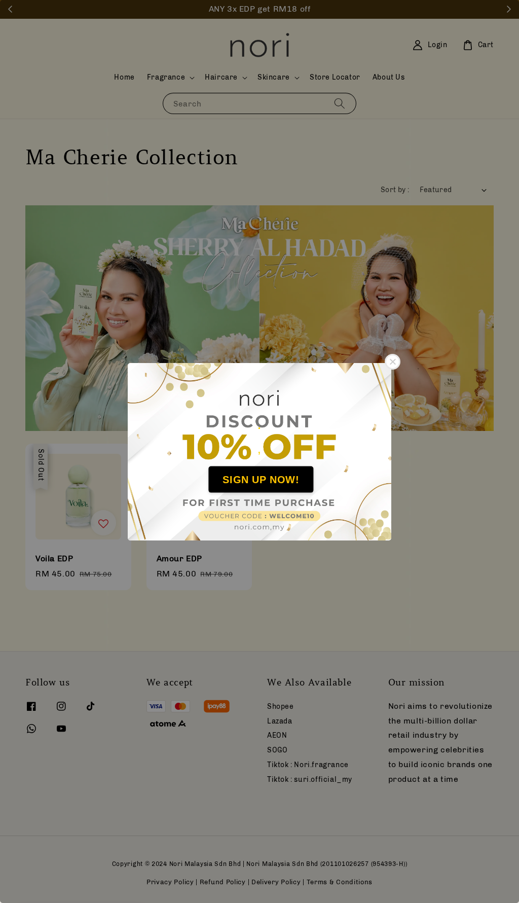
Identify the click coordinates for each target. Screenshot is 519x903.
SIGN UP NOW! (261, 479)
